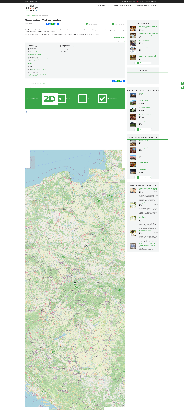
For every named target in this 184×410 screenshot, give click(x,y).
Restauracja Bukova (144, 148)
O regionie (101, 5)
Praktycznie (130, 5)
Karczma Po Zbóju (144, 155)
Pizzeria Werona (143, 162)
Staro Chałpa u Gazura (145, 122)
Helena (141, 93)
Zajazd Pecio (142, 169)
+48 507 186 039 (36, 68)
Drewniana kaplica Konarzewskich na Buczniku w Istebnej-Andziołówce (148, 35)
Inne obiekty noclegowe (74, 47)
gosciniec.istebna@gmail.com (38, 69)
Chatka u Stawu (143, 100)
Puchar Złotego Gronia (145, 230)
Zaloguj (154, 1)
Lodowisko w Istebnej (145, 48)
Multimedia (139, 5)
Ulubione (148, 1)
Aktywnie (115, 5)
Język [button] (141, 1)
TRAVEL (33, 1)
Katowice (143, 78)
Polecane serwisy (150, 5)
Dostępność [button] (132, 1)
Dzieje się (122, 5)
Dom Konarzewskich (144, 40)
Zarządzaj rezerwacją (119, 37)
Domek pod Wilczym (144, 107)
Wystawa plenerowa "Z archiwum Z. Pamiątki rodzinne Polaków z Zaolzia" (148, 245)
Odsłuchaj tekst (93, 24)
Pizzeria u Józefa (143, 140)
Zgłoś (123, 40)
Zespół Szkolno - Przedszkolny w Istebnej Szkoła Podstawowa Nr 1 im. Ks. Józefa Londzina (148, 56)
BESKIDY (27, 1)
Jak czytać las (142, 203)
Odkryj (108, 5)
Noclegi (30, 63)
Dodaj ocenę (44, 83)
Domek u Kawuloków (145, 114)
